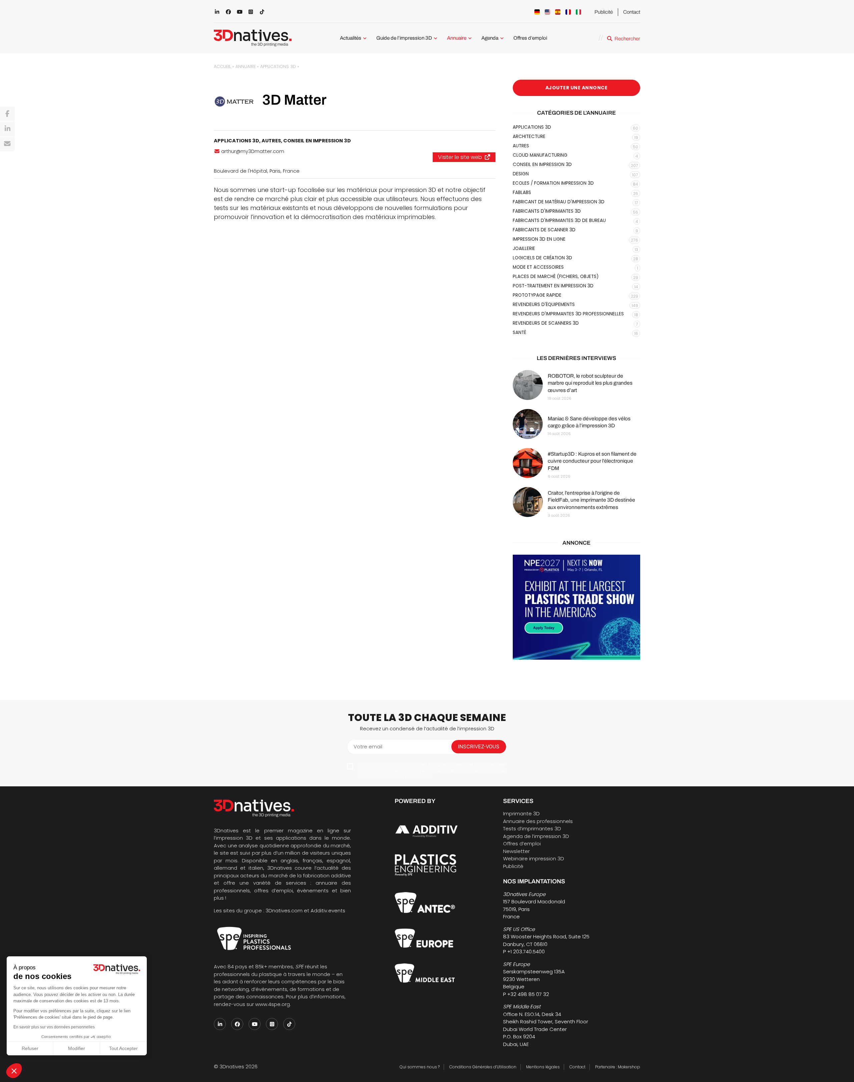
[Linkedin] (7, 129)
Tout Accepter (123, 1048)
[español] (557, 12)
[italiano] (578, 12)
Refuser (30, 1048)
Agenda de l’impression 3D (536, 836)
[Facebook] (7, 114)
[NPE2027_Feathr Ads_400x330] (576, 607)
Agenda (489, 38)
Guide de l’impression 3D (404, 38)
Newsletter (516, 851)
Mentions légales (543, 1067)
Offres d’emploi (530, 38)
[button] (14, 1071)
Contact (631, 12)
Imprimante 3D (521, 813)
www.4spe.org (272, 1004)
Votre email (368, 746)
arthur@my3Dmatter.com (252, 151)
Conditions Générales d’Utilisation (482, 1067)
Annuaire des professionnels (538, 821)
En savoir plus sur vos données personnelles (54, 1027)
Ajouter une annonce (576, 87)
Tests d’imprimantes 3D (532, 828)
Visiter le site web (460, 157)
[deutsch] (537, 12)
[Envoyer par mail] (7, 144)
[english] (547, 12)
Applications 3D (278, 66)
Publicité (603, 12)
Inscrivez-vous (478, 746)
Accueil (222, 66)
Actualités (350, 38)
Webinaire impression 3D (533, 858)
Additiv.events (328, 910)
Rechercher (627, 38)
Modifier (76, 1048)
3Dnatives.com (284, 910)
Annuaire (456, 38)
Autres (271, 140)
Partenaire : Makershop (617, 1067)
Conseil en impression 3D (317, 140)
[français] (568, 12)
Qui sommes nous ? (420, 1067)
